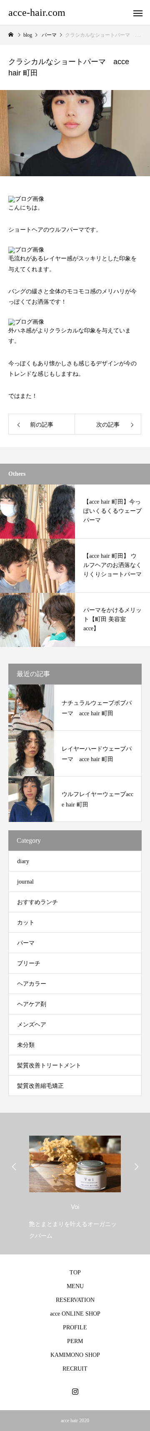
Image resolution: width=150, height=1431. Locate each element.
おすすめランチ (37, 902)
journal (25, 882)
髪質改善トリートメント (49, 1065)
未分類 (26, 1045)
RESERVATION (75, 1300)
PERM (75, 1341)
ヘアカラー (31, 984)
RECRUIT (75, 1369)
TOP (75, 1272)
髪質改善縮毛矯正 (40, 1086)
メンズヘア (31, 1024)
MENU (75, 1286)
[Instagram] (75, 1391)
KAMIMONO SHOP (75, 1355)
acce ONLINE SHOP (75, 1314)
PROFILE (75, 1327)
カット (26, 922)
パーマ (26, 943)
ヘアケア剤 (31, 1004)
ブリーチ (28, 963)
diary (23, 861)
